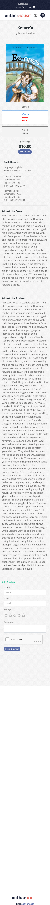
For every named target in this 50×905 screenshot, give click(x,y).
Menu (43, 15)
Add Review (8, 582)
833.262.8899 (27, 4)
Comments (9, 622)
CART (30, 7)
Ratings (7, 609)
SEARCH (18, 7)
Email (6, 598)
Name (7, 587)
